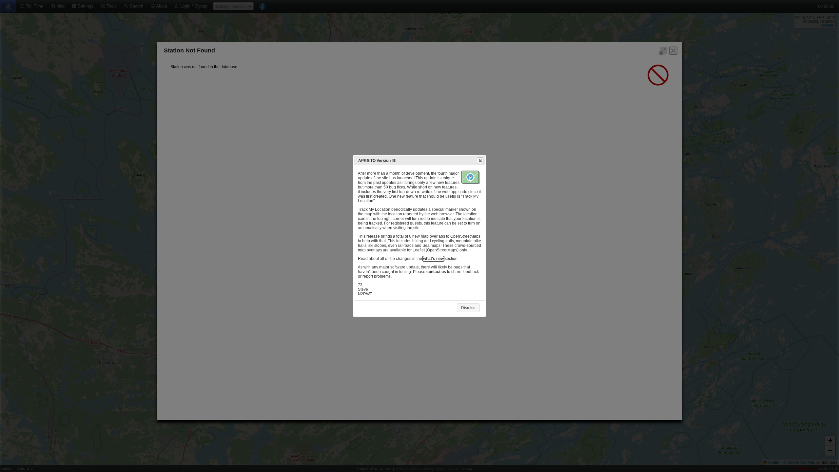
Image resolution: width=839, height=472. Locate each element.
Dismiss (468, 307)
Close (480, 160)
